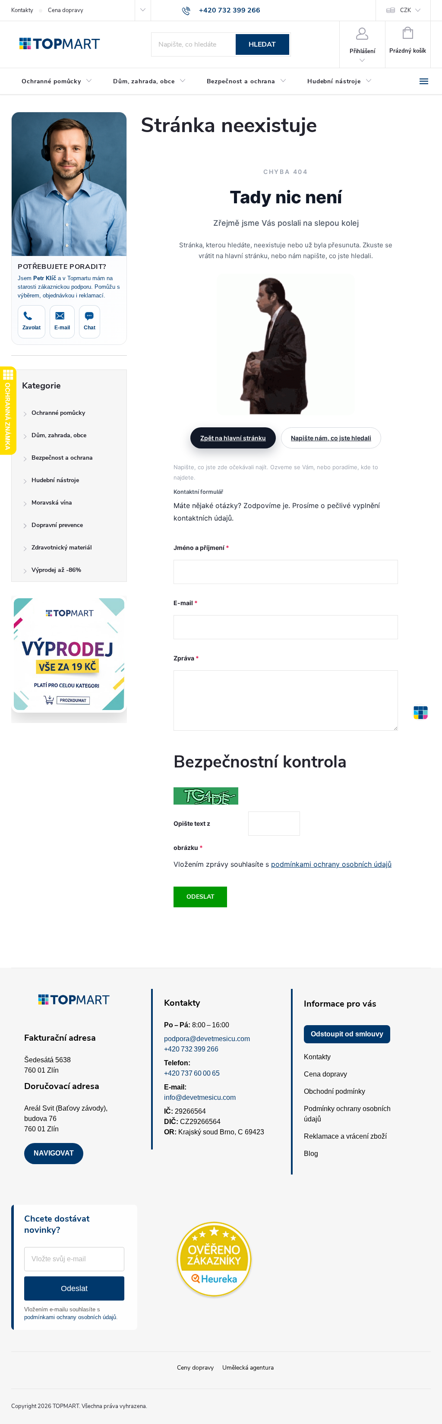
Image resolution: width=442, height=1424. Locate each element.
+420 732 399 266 (191, 1049)
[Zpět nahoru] (420, 712)
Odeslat (200, 897)
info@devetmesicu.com (200, 1097)
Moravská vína (52, 503)
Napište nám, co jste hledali (331, 438)
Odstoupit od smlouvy (347, 1034)
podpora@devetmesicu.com (207, 1038)
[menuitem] (57, 81)
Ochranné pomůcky (58, 413)
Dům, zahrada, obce (59, 435)
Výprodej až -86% (56, 570)
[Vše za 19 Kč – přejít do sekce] (69, 654)
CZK (405, 10)
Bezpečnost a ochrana (62, 458)
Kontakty (22, 10)
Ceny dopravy (195, 1368)
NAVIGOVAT (54, 1153)
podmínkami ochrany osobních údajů (331, 864)
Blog (311, 1153)
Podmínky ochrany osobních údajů (347, 1114)
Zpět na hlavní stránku (233, 438)
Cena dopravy (65, 10)
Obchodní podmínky (334, 1091)
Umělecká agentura (248, 1368)
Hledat (262, 44)
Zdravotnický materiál (62, 547)
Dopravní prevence (57, 525)
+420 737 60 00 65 (192, 1073)
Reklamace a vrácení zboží (345, 1136)
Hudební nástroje (55, 480)
